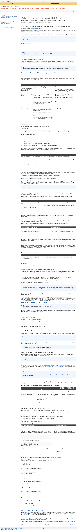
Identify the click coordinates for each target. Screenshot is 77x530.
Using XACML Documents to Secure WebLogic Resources (9, 24)
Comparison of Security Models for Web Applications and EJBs (30, 46)
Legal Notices (8, 528)
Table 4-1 (22, 81)
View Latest (54, 3)
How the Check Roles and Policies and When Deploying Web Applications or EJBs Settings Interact (35, 321)
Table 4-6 (22, 382)
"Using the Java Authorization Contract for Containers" (67, 38)
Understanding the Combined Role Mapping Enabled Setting (46, 266)
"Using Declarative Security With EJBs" (65, 521)
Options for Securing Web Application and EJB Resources (9, 21)
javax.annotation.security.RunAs (25, 145)
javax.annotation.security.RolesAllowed (26, 138)
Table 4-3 (26, 197)
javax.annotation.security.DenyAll (26, 141)
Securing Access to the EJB (26, 178)
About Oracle (2, 528)
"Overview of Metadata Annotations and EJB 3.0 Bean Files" (33, 129)
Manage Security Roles (33, 149)
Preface (3, 18)
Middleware (4, 6)
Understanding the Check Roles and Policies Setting (28, 317)
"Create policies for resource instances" (57, 366)
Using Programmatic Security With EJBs (36, 28)
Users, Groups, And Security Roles (6, 23)
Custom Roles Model (42, 247)
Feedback (7, 27)
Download (12, 27)
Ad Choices (26, 528)
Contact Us (5, 528)
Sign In (43, 1)
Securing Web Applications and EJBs (26, 49)
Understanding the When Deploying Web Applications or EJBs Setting (31, 319)
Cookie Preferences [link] (22, 528)
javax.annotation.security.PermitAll (26, 143)
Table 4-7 (22, 421)
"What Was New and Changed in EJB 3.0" (31, 61)
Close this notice (62, 3)
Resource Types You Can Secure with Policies (7, 20)
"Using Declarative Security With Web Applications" (51, 521)
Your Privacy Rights (17, 528)
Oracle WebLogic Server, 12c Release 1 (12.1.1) (13, 6)
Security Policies (4, 22)
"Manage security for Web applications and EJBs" (57, 374)
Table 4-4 (59, 223)
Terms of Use (12, 528)
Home (1, 6)
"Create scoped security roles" (46, 366)
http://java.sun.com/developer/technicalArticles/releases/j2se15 (41, 130)
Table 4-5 (22, 250)
